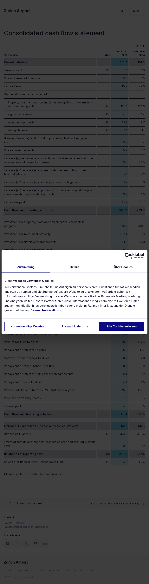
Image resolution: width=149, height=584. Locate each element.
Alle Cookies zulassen (122, 326)
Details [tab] (74, 266)
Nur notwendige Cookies (27, 326)
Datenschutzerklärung (46, 310)
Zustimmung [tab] (26, 266)
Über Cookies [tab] (123, 266)
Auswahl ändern (72, 326)
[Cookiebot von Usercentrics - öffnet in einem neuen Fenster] (128, 256)
